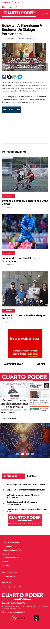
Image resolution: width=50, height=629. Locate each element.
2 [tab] (22, 409)
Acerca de (6, 554)
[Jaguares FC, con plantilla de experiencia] (25, 231)
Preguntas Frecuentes (10, 558)
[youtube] (15, 2)
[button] (25, 403)
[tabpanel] (25, 392)
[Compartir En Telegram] (19, 78)
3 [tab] (27, 409)
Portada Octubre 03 (7, 413)
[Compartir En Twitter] (9, 78)
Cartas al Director (8, 576)
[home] (19, 14)
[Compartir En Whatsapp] (14, 78)
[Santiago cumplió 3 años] (25, 443)
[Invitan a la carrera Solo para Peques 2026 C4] (25, 288)
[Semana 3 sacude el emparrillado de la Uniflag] (25, 174)
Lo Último (32, 476)
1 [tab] (17, 409)
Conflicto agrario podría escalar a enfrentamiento (22, 503)
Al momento (8, 196)
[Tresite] (18, 618)
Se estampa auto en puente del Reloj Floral (26, 484)
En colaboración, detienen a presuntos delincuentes (24, 496)
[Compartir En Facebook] (4, 78)
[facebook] (12, 2)
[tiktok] (22, 2)
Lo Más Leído (10, 476)
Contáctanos (7, 546)
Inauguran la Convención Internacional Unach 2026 (27, 510)
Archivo (5, 561)
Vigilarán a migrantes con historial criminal (26, 490)
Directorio (5, 565)
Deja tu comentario (11, 110)
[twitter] (18, 2)
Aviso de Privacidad (9, 572)
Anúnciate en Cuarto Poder (12, 550)
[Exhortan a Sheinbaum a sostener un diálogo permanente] (25, 57)
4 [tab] (32, 409)
